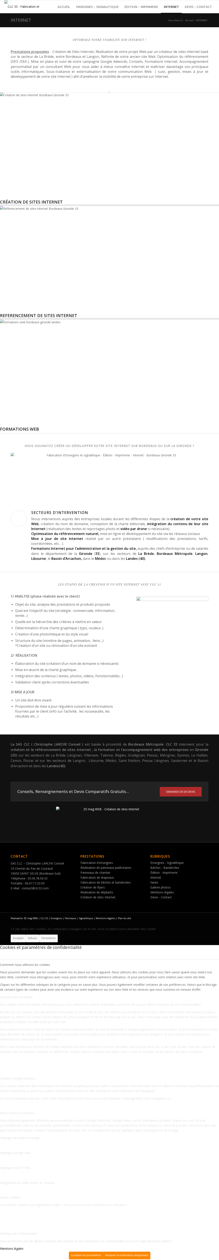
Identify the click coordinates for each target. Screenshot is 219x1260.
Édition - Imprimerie (164, 872)
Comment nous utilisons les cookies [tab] (25, 965)
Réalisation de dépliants (96, 892)
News (154, 882)
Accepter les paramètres (86, 1255)
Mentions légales (162, 892)
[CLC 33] (23, 6)
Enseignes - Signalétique (167, 863)
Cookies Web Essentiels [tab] (16, 997)
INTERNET (21, 20)
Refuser (32, 938)
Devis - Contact (161, 897)
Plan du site (124, 918)
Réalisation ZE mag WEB (24, 918)
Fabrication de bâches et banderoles (105, 882)
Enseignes (56, 918)
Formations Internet (48, 548)
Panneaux (70, 918)
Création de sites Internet (97, 897)
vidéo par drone (134, 528)
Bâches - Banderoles (164, 868)
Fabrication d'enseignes (96, 863)
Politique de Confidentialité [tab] (18, 1234)
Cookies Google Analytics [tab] (17, 1078)
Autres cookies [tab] (10, 1197)
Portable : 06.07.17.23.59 (27, 883)
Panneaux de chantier (95, 872)
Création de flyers (92, 887)
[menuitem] (63, 6)
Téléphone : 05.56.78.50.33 (29, 878)
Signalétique (86, 918)
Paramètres (48, 938)
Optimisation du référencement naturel (64, 533)
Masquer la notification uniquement (126, 1255)
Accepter (18, 938)
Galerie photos (160, 887)
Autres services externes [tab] (17, 1113)
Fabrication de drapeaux (97, 877)
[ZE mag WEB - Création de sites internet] (109, 822)
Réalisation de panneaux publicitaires (105, 868)
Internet (155, 877)
